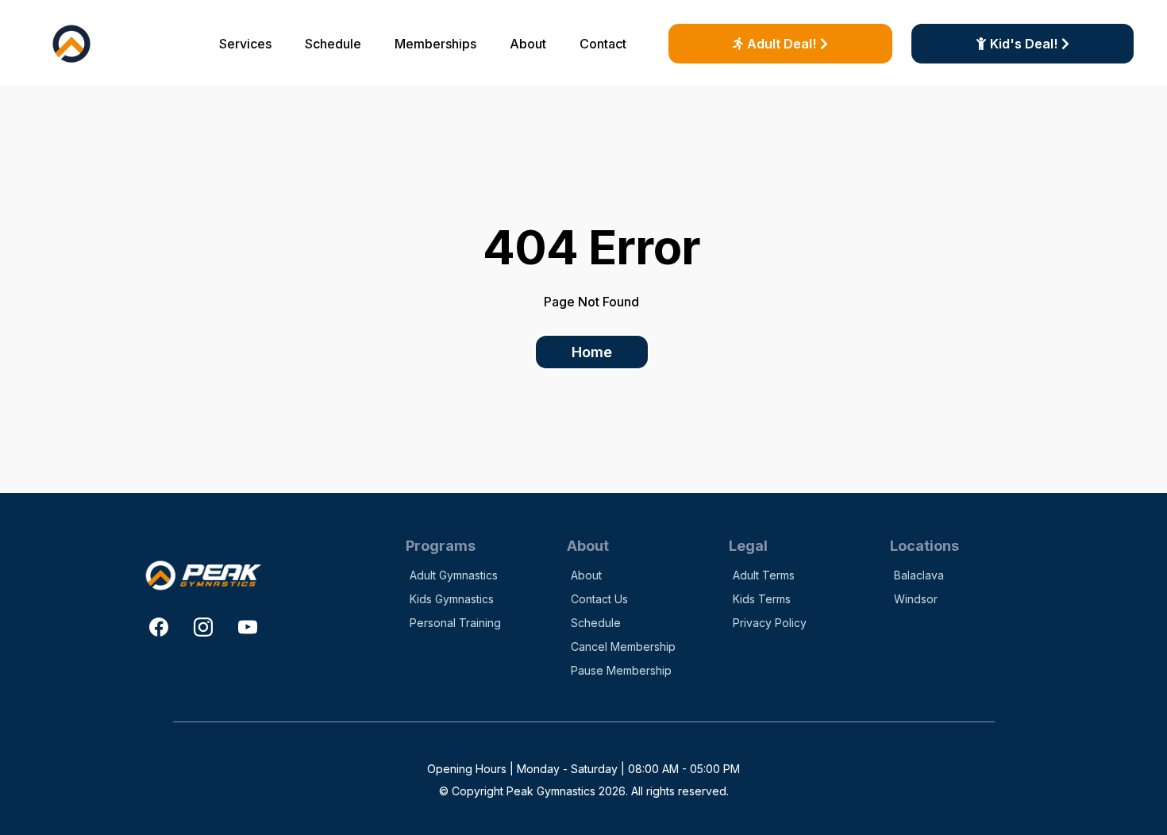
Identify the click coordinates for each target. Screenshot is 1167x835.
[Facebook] (159, 627)
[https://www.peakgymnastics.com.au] (71, 43)
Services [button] (245, 44)
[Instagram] (203, 627)
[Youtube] (247, 627)
